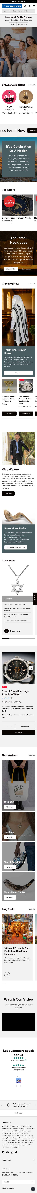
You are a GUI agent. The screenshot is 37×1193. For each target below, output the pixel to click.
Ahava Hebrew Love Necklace (15, 621)
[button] (29, 6)
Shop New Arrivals (18, 61)
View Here (9, 807)
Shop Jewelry (10, 269)
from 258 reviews (17, 1060)
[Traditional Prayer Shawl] (18, 317)
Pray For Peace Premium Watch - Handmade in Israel (25, 399)
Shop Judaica (26, 269)
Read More (8, 493)
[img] (18, 1058)
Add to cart (25, 726)
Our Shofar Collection (14, 547)
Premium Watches (18, 67)
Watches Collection (23, 130)
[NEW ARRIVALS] (9, 97)
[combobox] (18, 11)
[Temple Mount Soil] (26, 97)
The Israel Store (10, 1188)
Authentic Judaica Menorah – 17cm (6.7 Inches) (8, 398)
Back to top (18, 1113)
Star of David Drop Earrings (14, 604)
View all (32, 85)
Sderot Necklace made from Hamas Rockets (17, 609)
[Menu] (34, 6)
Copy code (23, 24)
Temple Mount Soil (25, 108)
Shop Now (18, 373)
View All (32, 755)
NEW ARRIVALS (9, 108)
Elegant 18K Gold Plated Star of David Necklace (16, 615)
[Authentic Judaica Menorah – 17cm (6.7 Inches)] (9, 386)
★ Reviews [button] (35, 598)
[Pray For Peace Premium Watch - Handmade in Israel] (26, 386)
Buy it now (18, 732)
